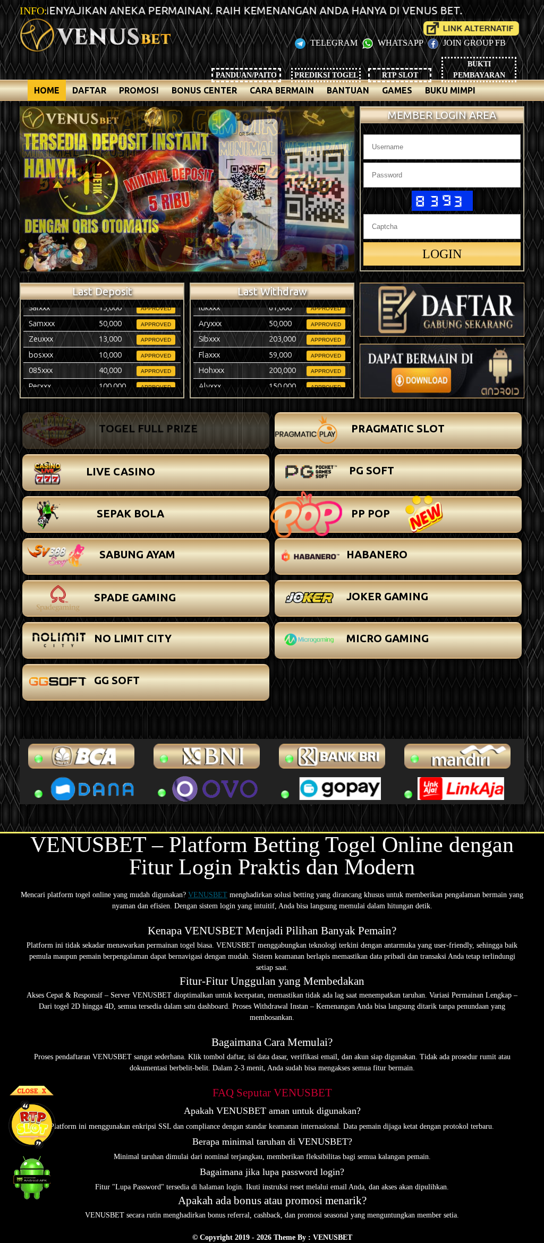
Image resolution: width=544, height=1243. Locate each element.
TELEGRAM (334, 42)
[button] (145, 430)
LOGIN (442, 254)
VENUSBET (207, 895)
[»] (471, 28)
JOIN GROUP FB (473, 42)
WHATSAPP (400, 42)
